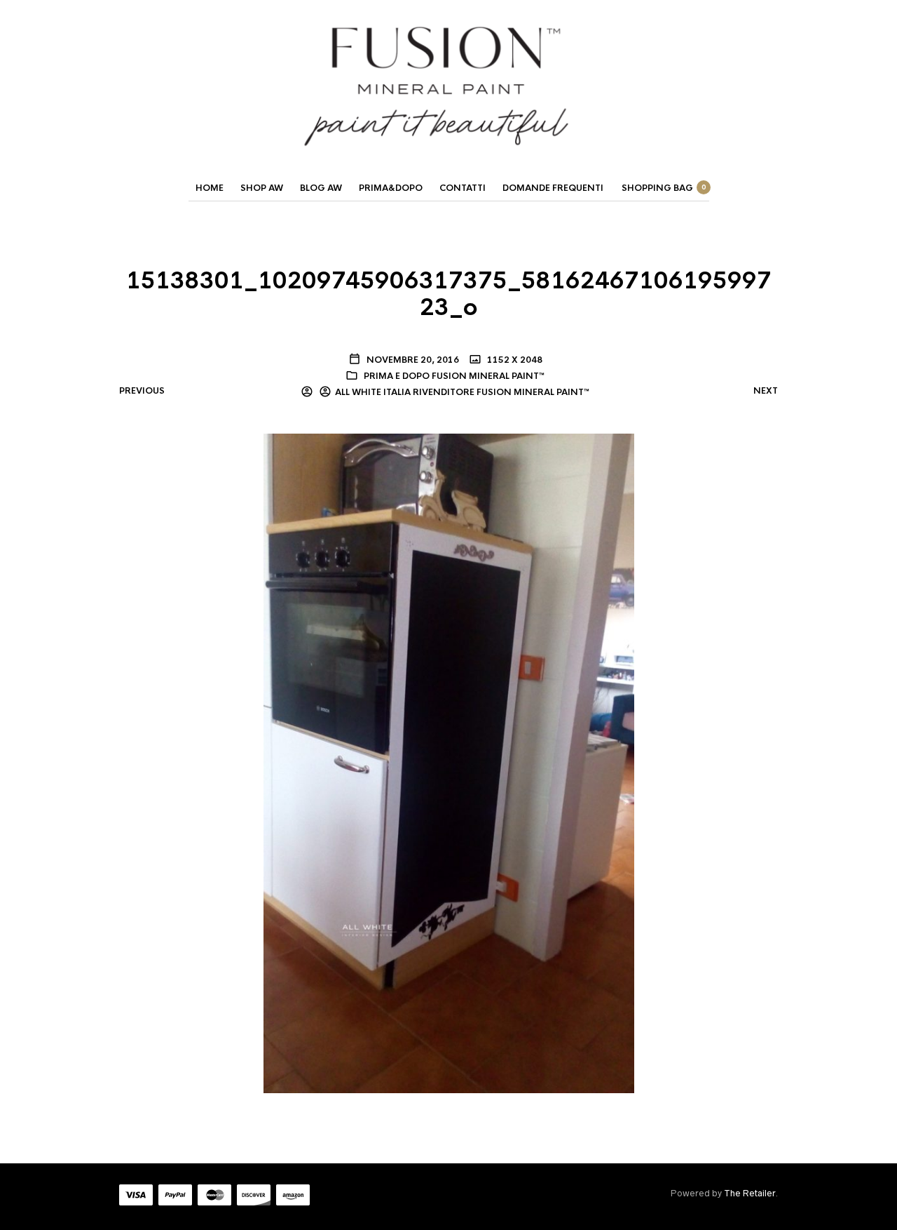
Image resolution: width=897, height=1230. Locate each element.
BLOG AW (321, 188)
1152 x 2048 (513, 360)
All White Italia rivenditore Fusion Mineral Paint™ (462, 392)
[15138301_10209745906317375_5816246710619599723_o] (448, 762)
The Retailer (749, 1193)
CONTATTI (462, 188)
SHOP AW (261, 188)
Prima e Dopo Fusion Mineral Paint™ (454, 376)
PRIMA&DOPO (391, 188)
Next (765, 390)
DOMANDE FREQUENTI (552, 188)
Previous (142, 390)
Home (210, 188)
